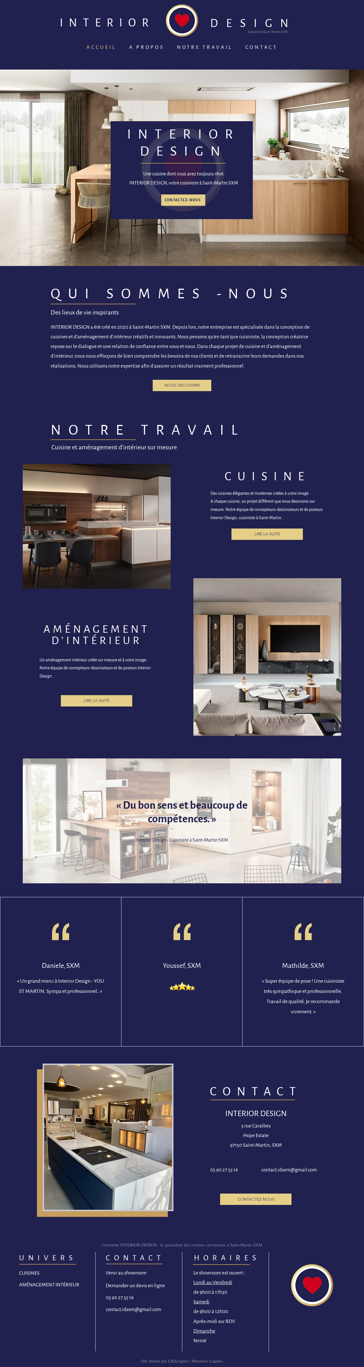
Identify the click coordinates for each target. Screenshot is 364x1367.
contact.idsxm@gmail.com (289, 1170)
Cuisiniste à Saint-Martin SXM (268, 32)
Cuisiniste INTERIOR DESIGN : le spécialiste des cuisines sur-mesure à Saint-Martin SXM (182, 1245)
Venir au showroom (126, 1273)
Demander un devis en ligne (135, 1285)
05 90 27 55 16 (224, 1170)
